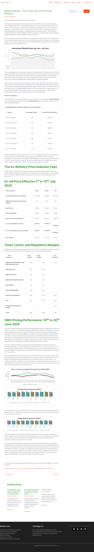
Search (86, 11)
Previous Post (9, 474)
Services (67, 2)
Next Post (56, 474)
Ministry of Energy (4, 535)
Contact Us (87, 2)
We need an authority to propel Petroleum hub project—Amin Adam (31, 492)
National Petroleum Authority (7, 533)
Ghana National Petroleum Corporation (10, 539)
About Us (58, 2)
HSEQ (73, 2)
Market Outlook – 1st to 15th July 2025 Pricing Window (23, 468)
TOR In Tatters (46, 489)
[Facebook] (74, 529)
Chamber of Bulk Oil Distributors (8, 531)
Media (79, 2)
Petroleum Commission (6, 537)
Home (51, 2)
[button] (61, 2)
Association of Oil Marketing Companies (10, 529)
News (6, 16)
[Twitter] (77, 529)
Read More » (10, 509)
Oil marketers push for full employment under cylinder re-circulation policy (14, 492)
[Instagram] (81, 529)
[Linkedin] (85, 529)
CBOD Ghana (50, 468)
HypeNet (58, 545)
